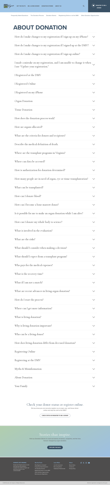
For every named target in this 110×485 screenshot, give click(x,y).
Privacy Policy (72, 468)
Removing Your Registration (41, 474)
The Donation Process (37, 15)
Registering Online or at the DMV (69, 15)
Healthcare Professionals (59, 468)
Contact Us (71, 466)
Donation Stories (47, 6)
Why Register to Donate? (40, 465)
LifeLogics (105, 482)
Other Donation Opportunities (90, 15)
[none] (93, 37)
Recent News (72, 465)
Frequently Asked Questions (19, 15)
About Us (58, 6)
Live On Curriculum (58, 465)
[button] (75, 5)
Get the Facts (21, 6)
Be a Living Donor (33, 6)
